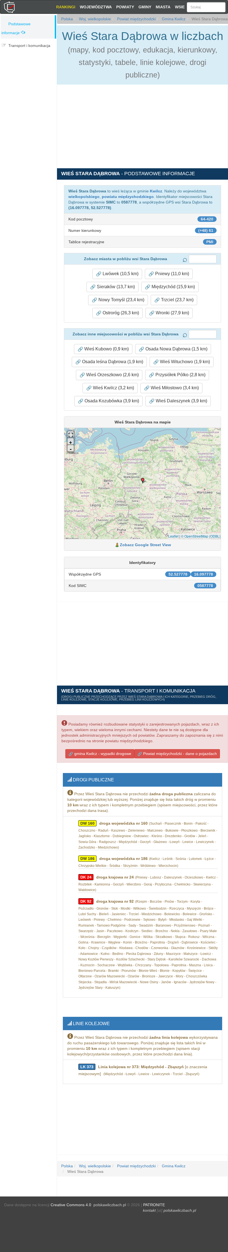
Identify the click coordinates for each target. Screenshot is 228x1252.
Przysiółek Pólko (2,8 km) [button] (179, 374)
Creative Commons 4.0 (71, 1205)
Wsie (180, 7)
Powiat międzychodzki (136, 19)
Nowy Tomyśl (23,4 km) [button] (120, 299)
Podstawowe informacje (16, 28)
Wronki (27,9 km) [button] (172, 312)
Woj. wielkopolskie (94, 19)
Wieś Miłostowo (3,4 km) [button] (174, 387)
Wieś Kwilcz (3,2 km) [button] (113, 387)
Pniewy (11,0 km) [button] (171, 273)
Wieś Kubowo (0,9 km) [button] (106, 349)
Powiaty (125, 7)
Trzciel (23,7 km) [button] (177, 299)
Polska (67, 19)
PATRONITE (154, 1205)
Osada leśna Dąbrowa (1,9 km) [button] (112, 361)
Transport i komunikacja (29, 45)
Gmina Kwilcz (173, 19)
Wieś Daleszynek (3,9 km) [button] (181, 400)
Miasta (163, 7)
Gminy (144, 7)
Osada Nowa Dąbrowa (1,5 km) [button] (175, 349)
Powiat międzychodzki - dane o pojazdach (179, 753)
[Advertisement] (28, 85)
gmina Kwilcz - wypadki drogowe (102, 753)
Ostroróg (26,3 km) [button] (120, 312)
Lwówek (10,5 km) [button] (119, 273)
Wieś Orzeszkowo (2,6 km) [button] (112, 374)
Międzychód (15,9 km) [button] (172, 286)
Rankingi (65, 7)
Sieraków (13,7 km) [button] (115, 286)
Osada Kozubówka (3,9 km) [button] (111, 400)
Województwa (96, 7)
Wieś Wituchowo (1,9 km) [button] (184, 361)
